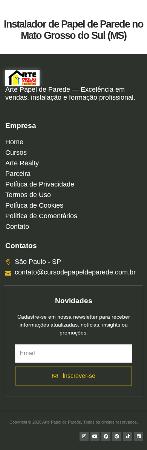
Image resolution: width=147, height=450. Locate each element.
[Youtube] (95, 436)
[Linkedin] (138, 436)
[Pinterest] (116, 436)
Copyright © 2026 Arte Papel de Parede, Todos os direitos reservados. (73, 422)
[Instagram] (84, 436)
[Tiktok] (127, 436)
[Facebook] (105, 436)
